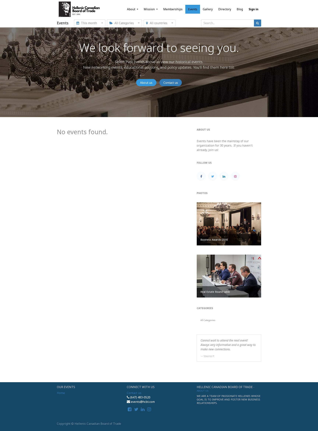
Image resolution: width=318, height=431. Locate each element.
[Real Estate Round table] (229, 276)
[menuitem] (172, 9)
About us (146, 83)
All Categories (207, 320)
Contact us (170, 83)
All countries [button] (158, 23)
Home (61, 393)
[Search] (257, 23)
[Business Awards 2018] (229, 223)
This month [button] (89, 23)
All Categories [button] (124, 23)
